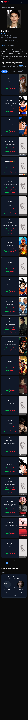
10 (13, 426)
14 (13, 84)
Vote (7, 592)
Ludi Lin (21, 589)
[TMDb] (16, 40)
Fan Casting (4, 7)
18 (6, 406)
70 (6, 84)
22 (13, 128)
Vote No (13, 88)
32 (6, 167)
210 (16, 563)
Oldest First (19, 71)
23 (13, 108)
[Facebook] (6, 40)
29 (6, 187)
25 (6, 347)
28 (6, 228)
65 (6, 128)
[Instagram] (2, 40)
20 (6, 387)
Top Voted (4, 71)
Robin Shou (7, 589)
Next (20, 563)
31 (6, 307)
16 (6, 487)
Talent (9, 7)
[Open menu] (25, 2)
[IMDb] (12, 40)
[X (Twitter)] (9, 40)
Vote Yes (7, 88)
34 (6, 147)
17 (6, 549)
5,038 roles (20, 65)
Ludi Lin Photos (11, 45)
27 (6, 426)
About (3, 45)
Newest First (12, 71)
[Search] (21, 2)
